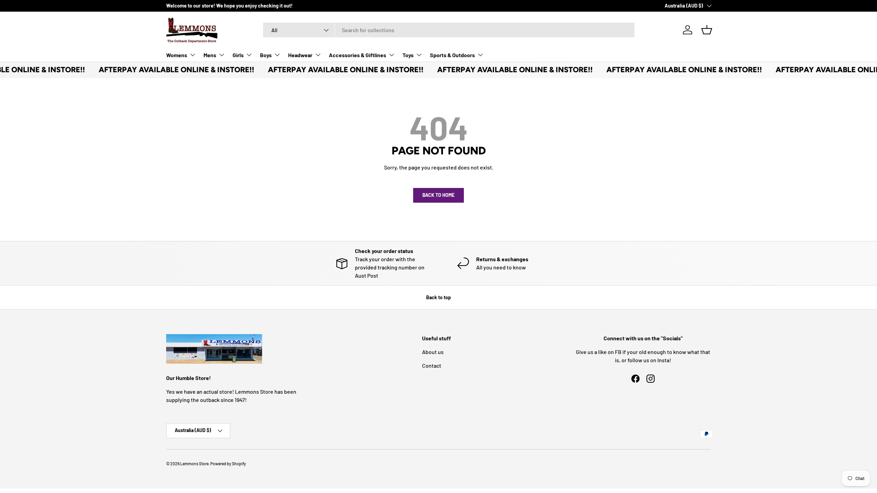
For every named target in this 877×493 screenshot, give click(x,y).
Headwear (300, 55)
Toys (408, 55)
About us (433, 352)
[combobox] (448, 30)
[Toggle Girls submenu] (249, 55)
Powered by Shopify (228, 463)
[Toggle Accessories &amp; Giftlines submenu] (391, 55)
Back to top (438, 297)
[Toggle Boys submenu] (277, 55)
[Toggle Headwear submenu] (318, 55)
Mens (209, 55)
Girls (238, 55)
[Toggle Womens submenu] (192, 55)
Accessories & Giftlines (357, 55)
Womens (176, 55)
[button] (706, 29)
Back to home (438, 195)
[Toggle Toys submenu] (419, 55)
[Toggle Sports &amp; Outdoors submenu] (480, 55)
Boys (266, 55)
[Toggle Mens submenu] (222, 55)
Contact (431, 365)
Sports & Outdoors (452, 55)
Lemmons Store (194, 463)
